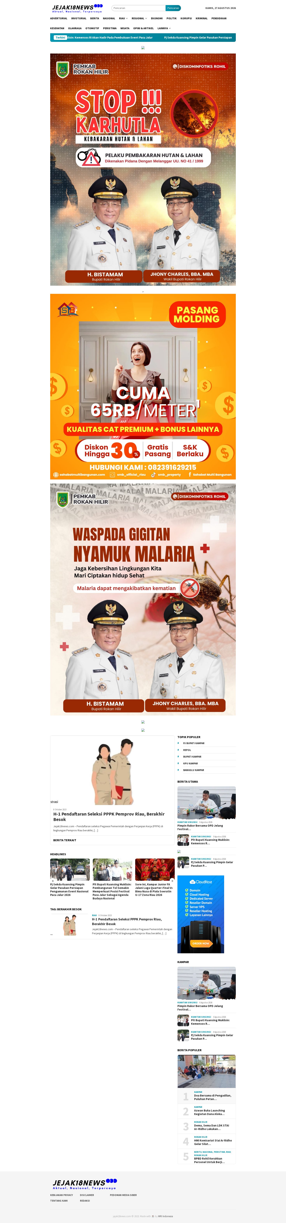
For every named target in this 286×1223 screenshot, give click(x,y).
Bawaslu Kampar (193, 770)
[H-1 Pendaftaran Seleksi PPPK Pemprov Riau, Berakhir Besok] (112, 770)
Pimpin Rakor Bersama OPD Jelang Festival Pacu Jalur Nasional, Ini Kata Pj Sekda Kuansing (153, 890)
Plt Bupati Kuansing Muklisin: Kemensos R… (210, 841)
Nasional (208, 1152)
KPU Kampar (190, 763)
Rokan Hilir (200, 1122)
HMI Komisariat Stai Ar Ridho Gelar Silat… (213, 1142)
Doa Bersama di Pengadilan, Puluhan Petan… (212, 1097)
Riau (94, 915)
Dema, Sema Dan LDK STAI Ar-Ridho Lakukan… (211, 1127)
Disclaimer (87, 1195)
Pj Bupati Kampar (193, 743)
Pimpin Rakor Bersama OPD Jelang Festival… (200, 827)
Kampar (198, 1092)
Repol (187, 750)
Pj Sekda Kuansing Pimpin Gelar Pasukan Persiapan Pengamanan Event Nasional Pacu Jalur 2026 (132, 37)
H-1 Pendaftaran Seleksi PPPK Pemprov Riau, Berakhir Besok (109, 817)
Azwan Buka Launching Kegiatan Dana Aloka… (209, 1112)
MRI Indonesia (165, 1216)
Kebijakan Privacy (61, 1195)
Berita (198, 1152)
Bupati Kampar (192, 757)
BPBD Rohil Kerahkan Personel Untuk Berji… (209, 1160)
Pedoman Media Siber (123, 1195)
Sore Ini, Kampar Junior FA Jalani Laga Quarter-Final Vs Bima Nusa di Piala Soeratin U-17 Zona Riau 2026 (111, 890)
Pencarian (173, 8)
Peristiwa (219, 1152)
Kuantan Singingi (187, 822)
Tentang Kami (59, 1200)
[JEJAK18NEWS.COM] (77, 8)
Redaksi (85, 1200)
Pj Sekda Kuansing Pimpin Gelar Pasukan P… (212, 864)
